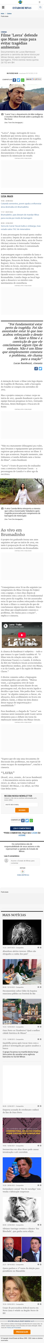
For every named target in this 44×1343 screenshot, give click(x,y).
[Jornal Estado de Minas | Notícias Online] (22, 8)
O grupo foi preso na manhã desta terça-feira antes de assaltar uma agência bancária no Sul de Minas (21, 1054)
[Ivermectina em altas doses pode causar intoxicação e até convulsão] (22, 1130)
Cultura (9, 13)
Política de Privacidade (14, 1327)
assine (22, 835)
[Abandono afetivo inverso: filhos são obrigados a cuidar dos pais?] (22, 932)
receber (22, 810)
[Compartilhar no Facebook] (14, 80)
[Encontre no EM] (40, 7)
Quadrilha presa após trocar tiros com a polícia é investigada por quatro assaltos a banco (22, 1046)
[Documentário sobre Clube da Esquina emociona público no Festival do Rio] (22, 972)
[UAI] (20, 2)
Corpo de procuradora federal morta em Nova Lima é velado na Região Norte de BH (20, 1310)
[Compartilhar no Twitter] (18, 80)
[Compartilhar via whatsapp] (22, 80)
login (34, 832)
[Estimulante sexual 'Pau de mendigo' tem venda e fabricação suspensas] (22, 1170)
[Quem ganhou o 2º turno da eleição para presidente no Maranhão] (22, 1249)
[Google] (22, 871)
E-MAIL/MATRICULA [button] (23, 875)
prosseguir (22, 1332)
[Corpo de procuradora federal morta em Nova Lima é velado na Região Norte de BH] (22, 1289)
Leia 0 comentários (22, 828)
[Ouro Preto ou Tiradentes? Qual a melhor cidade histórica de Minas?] (22, 1011)
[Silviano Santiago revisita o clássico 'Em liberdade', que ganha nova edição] (22, 1209)
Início (2, 13)
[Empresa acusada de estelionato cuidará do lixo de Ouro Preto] (22, 1084)
